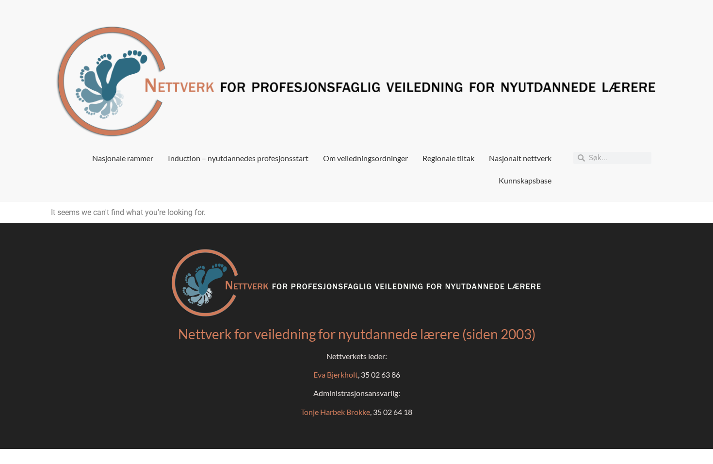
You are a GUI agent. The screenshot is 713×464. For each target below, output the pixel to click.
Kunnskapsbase (525, 180)
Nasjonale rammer (122, 158)
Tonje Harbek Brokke (335, 411)
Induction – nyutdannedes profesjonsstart (238, 158)
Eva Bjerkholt (335, 374)
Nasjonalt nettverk (520, 158)
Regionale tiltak (448, 158)
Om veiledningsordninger (365, 158)
